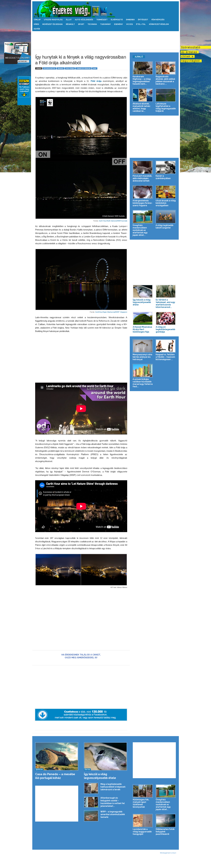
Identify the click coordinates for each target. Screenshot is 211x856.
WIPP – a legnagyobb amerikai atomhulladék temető (112, 814)
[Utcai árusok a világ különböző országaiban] (166, 192)
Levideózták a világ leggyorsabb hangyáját (142, 831)
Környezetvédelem (159, 24)
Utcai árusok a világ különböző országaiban (166, 203)
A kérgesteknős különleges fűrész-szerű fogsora (142, 203)
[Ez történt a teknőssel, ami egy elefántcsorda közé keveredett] (166, 291)
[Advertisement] (105, 40)
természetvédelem (83, 68)
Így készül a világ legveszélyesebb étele (142, 302)
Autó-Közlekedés (84, 20)
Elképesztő (117, 20)
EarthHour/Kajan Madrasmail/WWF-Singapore (111, 312)
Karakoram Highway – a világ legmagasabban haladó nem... (142, 80)
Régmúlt (70, 24)
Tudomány (105, 24)
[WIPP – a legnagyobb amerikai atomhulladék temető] (91, 815)
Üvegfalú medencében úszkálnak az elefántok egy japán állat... (140, 230)
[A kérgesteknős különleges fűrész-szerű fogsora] (143, 192)
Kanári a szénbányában (163, 177)
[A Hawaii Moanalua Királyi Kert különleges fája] (143, 318)
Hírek (36, 24)
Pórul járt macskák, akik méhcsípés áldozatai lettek (142, 178)
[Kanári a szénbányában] (166, 167)
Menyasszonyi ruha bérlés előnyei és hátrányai (142, 357)
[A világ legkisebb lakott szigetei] (166, 216)
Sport (81, 24)
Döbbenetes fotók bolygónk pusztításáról (165, 831)
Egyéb (37, 29)
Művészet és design (52, 24)
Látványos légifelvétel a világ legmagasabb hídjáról (166, 107)
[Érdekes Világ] (105, 8)
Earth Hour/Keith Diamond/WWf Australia (112, 221)
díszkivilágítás (49, 68)
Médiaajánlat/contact (168, 853)
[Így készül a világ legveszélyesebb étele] (143, 291)
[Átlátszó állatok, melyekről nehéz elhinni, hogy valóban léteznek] (143, 95)
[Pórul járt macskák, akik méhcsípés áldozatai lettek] (143, 167)
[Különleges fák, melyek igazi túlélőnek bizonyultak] (143, 791)
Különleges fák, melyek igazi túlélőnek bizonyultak (141, 803)
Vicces (129, 24)
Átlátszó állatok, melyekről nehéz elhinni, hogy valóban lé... (141, 107)
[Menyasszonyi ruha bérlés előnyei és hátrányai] (143, 346)
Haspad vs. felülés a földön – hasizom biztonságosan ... (165, 357)
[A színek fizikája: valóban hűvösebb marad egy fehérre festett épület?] (143, 370)
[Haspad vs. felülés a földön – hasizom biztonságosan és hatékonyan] (166, 346)
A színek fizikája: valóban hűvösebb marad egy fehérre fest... (143, 383)
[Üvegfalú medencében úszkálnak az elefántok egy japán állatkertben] (143, 216)
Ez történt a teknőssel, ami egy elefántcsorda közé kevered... (165, 303)
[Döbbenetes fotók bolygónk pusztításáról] (166, 820)
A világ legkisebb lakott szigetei (164, 226)
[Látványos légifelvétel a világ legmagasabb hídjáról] (166, 95)
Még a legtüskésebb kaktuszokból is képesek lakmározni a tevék (112, 787)
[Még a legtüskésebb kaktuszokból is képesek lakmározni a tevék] (91, 788)
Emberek (130, 20)
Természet (102, 20)
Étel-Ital (141, 24)
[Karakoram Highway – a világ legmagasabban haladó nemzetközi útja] (143, 68)
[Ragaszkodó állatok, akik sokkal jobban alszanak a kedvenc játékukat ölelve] (166, 68)
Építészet (143, 20)
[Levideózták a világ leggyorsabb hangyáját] (143, 820)
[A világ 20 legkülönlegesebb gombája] (166, 318)
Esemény (118, 24)
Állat (69, 20)
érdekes (60, 68)
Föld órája (70, 68)
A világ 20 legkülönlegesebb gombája (165, 329)
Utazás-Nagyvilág (53, 20)
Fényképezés (157, 20)
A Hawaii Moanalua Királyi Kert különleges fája (142, 329)
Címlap (37, 20)
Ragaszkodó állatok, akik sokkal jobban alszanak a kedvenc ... (165, 80)
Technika (92, 24)
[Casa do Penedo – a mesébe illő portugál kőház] (56, 756)
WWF (94, 68)
